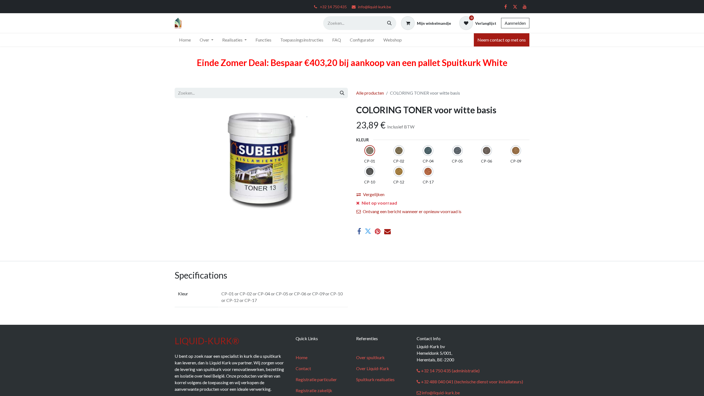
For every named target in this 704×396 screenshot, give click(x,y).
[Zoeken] (389, 23)
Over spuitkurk (370, 357)
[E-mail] (387, 231)
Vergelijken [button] (373, 194)
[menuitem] (185, 39)
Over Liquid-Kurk (372, 368)
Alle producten (370, 92)
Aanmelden (515, 23)
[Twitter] (515, 6)
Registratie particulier (316, 379)
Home (301, 357)
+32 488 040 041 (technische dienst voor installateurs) (471, 381)
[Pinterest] (378, 231)
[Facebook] (505, 6)
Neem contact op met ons (501, 39)
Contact (303, 368)
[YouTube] (524, 6)
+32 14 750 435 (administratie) (450, 370)
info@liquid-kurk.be (440, 392)
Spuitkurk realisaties (375, 379)
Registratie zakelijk (314, 390)
